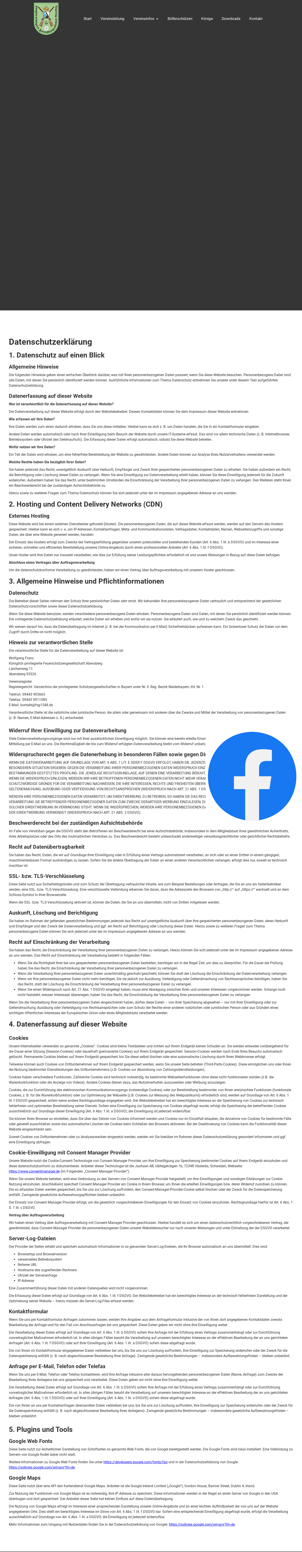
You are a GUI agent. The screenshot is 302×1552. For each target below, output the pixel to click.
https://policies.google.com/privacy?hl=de (42, 1467)
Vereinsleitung (112, 18)
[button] (146, 19)
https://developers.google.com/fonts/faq (135, 1462)
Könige (207, 18)
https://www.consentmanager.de (34, 1171)
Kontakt (256, 18)
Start (88, 18)
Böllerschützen (180, 18)
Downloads (231, 18)
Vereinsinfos (143, 18)
